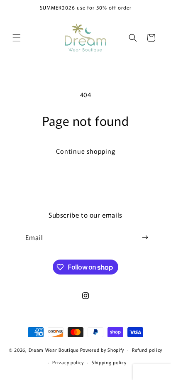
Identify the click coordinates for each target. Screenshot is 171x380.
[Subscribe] (145, 237)
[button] (16, 38)
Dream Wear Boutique (54, 349)
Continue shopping (85, 151)
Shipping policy (109, 362)
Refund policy (147, 349)
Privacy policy (68, 362)
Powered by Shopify (102, 349)
